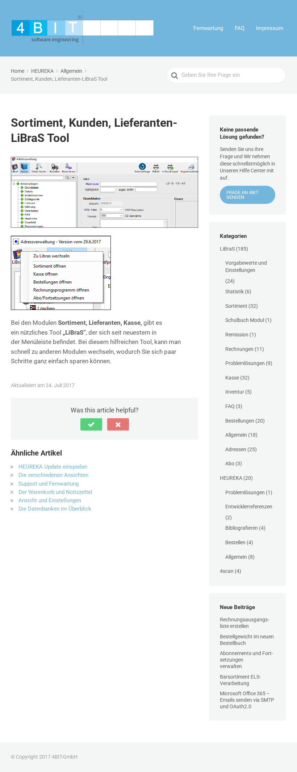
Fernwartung (208, 28)
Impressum (269, 28)
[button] (91, 424)
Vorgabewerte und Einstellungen (246, 266)
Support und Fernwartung (48, 484)
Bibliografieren (241, 528)
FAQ (239, 28)
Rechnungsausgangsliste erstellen (244, 623)
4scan (227, 571)
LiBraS (227, 249)
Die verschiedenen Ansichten (53, 475)
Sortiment (236, 306)
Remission (236, 334)
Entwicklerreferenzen (248, 506)
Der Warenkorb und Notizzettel (55, 492)
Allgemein (236, 435)
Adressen (235, 449)
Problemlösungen (245, 363)
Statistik (234, 291)
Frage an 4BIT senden (242, 195)
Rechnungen (239, 349)
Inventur (234, 392)
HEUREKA (231, 478)
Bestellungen (239, 421)
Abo (229, 463)
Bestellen (235, 542)
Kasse (232, 378)
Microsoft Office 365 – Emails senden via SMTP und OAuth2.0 (247, 700)
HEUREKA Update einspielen (52, 466)
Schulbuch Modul (244, 320)
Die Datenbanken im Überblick (54, 508)
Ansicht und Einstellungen (49, 500)
